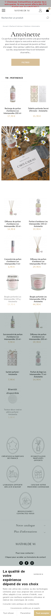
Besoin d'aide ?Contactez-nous (25, 512)
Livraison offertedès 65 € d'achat (13, 486)
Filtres (25, 62)
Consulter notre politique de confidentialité (21, 604)
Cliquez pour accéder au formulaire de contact (25, 557)
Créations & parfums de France (13, 457)
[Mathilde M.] (21, 10)
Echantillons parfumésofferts (38, 458)
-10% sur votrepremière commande (38, 486)
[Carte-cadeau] (25, 153)
